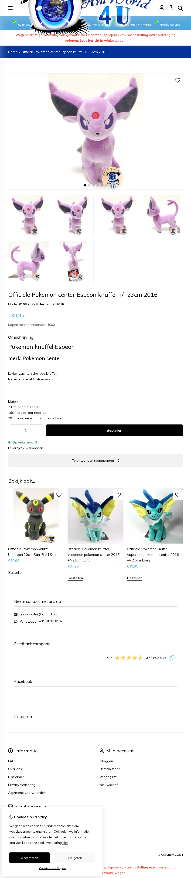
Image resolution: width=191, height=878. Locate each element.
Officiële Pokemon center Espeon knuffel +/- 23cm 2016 (63, 52)
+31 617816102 (50, 621)
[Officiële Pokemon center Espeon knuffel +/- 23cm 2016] (95, 188)
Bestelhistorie (110, 769)
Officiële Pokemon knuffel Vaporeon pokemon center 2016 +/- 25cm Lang (153, 554)
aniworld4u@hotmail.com (39, 614)
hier (65, 843)
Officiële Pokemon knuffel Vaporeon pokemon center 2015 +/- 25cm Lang (93, 554)
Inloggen (106, 761)
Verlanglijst (108, 777)
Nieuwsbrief (109, 785)
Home (12, 52)
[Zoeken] (180, 8)
